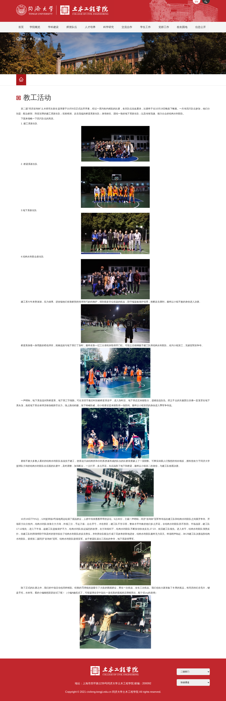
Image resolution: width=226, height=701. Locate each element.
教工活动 (35, 39)
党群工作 (163, 27)
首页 (21, 27)
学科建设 (53, 27)
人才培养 (90, 27)
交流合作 (127, 27)
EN (196, 1)
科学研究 (108, 27)
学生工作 (145, 27)
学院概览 (35, 27)
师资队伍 (71, 27)
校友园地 (182, 27)
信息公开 (200, 27)
